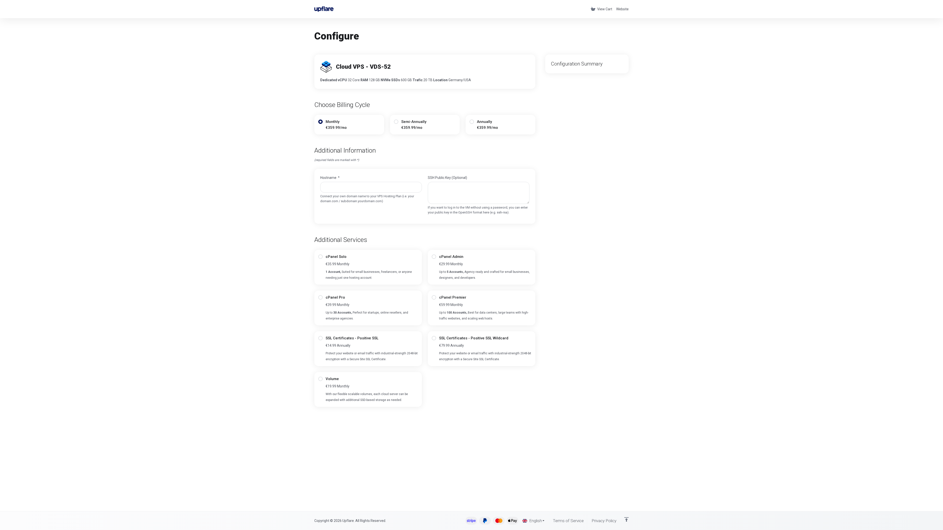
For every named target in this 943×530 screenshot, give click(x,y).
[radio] (320, 121)
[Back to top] (626, 519)
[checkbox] (320, 256)
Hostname (330, 178)
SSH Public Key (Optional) (447, 178)
